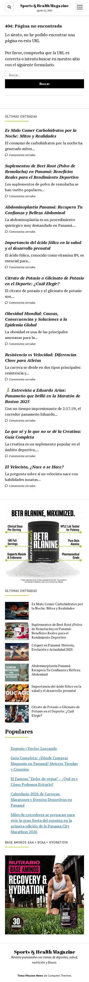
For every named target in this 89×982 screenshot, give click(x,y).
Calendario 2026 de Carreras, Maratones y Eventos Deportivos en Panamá (41, 799)
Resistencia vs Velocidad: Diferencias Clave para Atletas (40, 357)
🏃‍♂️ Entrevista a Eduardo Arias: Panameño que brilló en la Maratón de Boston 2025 (42, 395)
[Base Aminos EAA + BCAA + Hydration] (44, 894)
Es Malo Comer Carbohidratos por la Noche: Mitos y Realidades (40, 133)
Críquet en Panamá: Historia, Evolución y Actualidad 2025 (53, 647)
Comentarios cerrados (21, 155)
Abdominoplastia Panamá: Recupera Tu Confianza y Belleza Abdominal (44, 209)
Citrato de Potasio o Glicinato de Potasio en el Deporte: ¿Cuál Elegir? (44, 280)
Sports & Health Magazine (44, 5)
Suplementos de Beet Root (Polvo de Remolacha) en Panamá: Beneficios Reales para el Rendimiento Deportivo (42, 171)
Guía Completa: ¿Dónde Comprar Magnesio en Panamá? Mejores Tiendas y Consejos (44, 763)
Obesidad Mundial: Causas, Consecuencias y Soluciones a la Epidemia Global (36, 319)
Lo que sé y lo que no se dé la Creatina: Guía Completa (43, 434)
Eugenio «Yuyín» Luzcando (34, 748)
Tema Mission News (30, 975)
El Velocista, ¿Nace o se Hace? (34, 467)
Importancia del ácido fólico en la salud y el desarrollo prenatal (43, 245)
